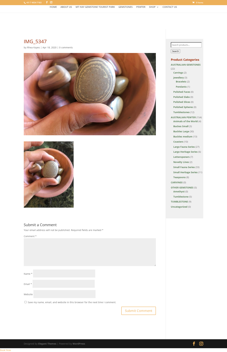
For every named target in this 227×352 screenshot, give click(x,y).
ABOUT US (66, 7)
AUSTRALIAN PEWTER (183, 117)
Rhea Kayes (33, 47)
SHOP (152, 7)
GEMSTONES (125, 7)
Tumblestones (181, 112)
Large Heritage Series (185, 151)
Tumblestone (180, 196)
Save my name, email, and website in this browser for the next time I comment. (72, 302)
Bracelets (181, 81)
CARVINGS (177, 182)
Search (175, 51)
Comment (30, 236)
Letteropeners (181, 156)
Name (28, 273)
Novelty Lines (181, 162)
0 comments (66, 47)
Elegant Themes (47, 343)
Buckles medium (182, 136)
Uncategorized (179, 206)
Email (28, 284)
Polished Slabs (181, 97)
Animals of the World (185, 121)
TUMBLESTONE (179, 201)
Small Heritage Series (185, 172)
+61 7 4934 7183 (34, 2)
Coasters (178, 141)
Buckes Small (180, 126)
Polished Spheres (183, 107)
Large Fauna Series (184, 146)
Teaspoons (179, 177)
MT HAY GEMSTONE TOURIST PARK (95, 7)
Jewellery (178, 77)
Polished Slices (181, 101)
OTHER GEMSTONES (182, 187)
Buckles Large (181, 131)
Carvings (178, 72)
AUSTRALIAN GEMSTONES (186, 64)
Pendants (181, 86)
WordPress (79, 343)
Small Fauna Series (184, 167)
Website (28, 294)
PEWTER (140, 7)
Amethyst (179, 191)
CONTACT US (170, 7)
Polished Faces (181, 91)
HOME (53, 7)
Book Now (5, 350)
